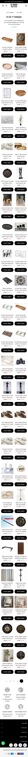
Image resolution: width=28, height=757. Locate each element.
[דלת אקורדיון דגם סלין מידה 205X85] (7, 575)
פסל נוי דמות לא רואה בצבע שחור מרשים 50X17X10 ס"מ (7, 397)
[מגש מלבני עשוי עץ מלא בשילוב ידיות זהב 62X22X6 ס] (21, 307)
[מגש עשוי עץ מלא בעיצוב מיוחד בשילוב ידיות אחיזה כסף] (7, 280)
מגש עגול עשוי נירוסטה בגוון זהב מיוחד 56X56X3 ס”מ (21, 156)
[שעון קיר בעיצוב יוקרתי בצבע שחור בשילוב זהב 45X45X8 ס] (7, 629)
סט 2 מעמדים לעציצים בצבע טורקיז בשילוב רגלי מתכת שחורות (21, 210)
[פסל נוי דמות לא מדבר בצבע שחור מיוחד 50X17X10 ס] (21, 387)
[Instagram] (20, 745)
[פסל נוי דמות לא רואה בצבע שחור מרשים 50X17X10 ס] (7, 387)
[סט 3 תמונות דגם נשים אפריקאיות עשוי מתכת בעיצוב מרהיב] (7, 253)
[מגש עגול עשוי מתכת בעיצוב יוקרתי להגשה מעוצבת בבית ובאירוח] (7, 66)
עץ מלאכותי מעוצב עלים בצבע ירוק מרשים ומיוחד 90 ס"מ (21, 129)
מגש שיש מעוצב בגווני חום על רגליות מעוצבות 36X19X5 (21, 424)
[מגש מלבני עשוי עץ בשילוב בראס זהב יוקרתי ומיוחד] (7, 39)
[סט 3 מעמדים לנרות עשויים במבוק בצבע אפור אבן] (21, 361)
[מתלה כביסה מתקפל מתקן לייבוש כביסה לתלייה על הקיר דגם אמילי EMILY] (7, 548)
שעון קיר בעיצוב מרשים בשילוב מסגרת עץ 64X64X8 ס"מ (7, 183)
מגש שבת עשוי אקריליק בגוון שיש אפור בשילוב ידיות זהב (7, 344)
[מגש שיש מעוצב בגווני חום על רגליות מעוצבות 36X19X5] (21, 414)
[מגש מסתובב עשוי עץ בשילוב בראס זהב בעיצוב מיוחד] (21, 93)
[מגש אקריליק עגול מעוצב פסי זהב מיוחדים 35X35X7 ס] (21, 66)
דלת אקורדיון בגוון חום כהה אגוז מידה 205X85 (21, 557)
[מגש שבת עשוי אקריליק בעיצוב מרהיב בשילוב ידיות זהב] (21, 334)
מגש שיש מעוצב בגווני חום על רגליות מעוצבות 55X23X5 (7, 424)
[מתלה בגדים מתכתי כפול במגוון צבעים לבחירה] (7, 602)
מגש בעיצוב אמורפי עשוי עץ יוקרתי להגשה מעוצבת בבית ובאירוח (7, 236)
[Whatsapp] (11, 745)
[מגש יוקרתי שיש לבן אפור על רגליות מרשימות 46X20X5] (7, 146)
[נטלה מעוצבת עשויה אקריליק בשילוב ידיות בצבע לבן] (7, 468)
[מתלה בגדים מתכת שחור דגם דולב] (21, 575)
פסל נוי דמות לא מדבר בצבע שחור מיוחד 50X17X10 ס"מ (21, 397)
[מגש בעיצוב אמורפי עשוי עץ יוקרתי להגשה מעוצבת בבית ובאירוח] (7, 227)
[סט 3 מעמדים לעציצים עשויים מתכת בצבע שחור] (21, 227)
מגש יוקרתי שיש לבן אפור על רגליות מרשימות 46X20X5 (7, 156)
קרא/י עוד (14, 27)
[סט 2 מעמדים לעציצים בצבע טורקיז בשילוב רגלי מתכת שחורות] (21, 200)
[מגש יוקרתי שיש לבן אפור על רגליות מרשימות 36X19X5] (7, 441)
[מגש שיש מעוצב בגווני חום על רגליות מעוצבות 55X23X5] (7, 414)
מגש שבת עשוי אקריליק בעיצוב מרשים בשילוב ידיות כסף (7, 317)
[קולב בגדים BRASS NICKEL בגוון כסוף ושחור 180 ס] (21, 495)
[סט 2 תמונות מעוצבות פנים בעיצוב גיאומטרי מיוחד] (21, 253)
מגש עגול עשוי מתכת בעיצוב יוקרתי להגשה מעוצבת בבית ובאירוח (7, 76)
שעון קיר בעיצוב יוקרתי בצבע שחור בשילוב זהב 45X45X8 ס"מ (7, 638)
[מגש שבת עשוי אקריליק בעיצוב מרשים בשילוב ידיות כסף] (7, 307)
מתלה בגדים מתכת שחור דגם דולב (21, 584)
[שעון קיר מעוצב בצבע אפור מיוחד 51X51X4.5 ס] (21, 39)
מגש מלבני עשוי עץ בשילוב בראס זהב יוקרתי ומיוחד (7, 49)
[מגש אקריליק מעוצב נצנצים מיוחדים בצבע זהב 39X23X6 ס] (7, 361)
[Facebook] (25, 745)
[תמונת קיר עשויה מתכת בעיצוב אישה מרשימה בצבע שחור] (7, 93)
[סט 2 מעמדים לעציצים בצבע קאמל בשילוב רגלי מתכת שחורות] (7, 200)
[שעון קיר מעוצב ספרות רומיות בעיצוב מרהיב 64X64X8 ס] (21, 629)
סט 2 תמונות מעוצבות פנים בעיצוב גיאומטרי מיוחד (20, 263)
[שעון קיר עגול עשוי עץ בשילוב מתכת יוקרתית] (21, 280)
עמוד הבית (19, 12)
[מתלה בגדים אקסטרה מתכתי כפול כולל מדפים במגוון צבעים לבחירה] (21, 602)
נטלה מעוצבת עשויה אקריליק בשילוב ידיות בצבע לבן (7, 478)
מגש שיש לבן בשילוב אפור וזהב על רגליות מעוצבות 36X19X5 (20, 451)
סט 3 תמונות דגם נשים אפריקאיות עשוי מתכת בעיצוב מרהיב (7, 263)
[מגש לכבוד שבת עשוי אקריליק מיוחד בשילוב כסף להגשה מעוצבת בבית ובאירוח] (7, 120)
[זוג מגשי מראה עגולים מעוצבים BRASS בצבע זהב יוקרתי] (21, 468)
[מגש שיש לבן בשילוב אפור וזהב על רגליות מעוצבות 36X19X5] (21, 441)
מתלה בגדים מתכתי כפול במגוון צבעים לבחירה (7, 612)
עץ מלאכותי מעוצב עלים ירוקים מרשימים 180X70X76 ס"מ (7, 665)
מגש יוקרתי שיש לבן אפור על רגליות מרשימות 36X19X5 (7, 451)
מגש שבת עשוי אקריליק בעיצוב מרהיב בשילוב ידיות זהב (21, 344)
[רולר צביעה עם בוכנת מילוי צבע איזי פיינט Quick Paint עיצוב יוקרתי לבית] (7, 521)
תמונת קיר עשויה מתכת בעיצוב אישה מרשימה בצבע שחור (7, 102)
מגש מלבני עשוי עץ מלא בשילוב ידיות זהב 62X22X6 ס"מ (20, 317)
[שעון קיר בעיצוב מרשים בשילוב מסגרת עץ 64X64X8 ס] (7, 173)
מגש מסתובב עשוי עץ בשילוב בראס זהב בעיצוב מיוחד (20, 102)
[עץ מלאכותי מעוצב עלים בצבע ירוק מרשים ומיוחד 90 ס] (21, 120)
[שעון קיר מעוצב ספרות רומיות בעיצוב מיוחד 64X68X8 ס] (21, 655)
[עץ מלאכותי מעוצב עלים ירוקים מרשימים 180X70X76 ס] (7, 655)
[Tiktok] (16, 745)
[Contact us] (3, 743)
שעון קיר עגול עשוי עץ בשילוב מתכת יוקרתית (21, 289)
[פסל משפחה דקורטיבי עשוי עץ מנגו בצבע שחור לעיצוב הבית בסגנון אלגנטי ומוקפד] (21, 173)
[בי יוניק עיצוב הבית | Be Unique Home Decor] (14, 5)
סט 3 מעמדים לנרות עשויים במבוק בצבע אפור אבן (20, 370)
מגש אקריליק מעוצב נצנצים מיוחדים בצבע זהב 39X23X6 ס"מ (7, 370)
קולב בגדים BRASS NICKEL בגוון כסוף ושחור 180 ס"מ (21, 504)
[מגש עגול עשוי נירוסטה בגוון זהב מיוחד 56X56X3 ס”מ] (21, 146)
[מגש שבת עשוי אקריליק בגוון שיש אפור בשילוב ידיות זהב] (7, 334)
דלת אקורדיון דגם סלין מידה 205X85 (7, 584)
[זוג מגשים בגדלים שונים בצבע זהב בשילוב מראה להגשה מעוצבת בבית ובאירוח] (7, 495)
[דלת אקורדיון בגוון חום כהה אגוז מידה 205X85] (21, 548)
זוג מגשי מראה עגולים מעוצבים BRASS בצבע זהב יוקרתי (21, 478)
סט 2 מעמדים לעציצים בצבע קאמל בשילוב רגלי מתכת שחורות (7, 210)
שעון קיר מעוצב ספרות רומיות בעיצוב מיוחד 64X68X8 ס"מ (21, 665)
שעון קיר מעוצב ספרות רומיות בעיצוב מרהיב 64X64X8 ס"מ (21, 638)
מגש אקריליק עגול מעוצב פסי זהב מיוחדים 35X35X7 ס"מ (21, 76)
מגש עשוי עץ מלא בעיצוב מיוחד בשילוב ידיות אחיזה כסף (7, 290)
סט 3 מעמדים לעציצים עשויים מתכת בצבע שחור (21, 236)
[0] (3, 5)
